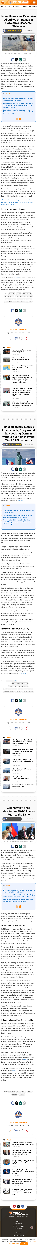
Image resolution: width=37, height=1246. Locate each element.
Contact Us (18, 1223)
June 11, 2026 (15, 407)
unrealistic (24, 673)
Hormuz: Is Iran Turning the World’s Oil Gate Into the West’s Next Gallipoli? (22, 367)
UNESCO (18, 691)
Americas (15, 7)
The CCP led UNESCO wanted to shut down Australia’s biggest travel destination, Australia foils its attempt (17, 522)
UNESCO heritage (28, 691)
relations (20, 501)
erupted (16, 278)
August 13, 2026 (16, 773)
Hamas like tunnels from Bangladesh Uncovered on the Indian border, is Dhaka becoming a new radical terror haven (18, 105)
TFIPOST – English (18, 1226)
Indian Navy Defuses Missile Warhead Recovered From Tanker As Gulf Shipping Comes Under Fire (22, 403)
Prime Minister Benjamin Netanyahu (15, 301)
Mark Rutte (11, 1091)
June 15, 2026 (15, 385)
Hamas (19, 293)
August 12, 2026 (16, 781)
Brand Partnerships (18, 1235)
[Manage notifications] (31, 1227)
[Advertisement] (18, 417)
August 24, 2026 (16, 755)
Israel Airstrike (9, 296)
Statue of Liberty (11, 681)
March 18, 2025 (29, 30)
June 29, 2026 (15, 1185)
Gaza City (11, 293)
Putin (23, 1091)
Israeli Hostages (10, 299)
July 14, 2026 (15, 1156)
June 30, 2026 (15, 1175)
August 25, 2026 (16, 745)
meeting (14, 1071)
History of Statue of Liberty (20, 683)
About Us (18, 1221)
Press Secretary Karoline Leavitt (18, 686)
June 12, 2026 (15, 398)
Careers (18, 1233)
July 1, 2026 (15, 1166)
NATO (18, 1091)
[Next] (20, 119)
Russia (30, 1091)
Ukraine (14, 1094)
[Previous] (17, 119)
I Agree (24, 1243)
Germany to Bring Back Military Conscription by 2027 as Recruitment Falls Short (23, 1171)
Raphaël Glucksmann (10, 689)
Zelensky (21, 1094)
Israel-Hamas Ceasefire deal (24, 296)
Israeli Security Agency (24, 299)
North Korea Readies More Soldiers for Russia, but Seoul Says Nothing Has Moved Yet (22, 751)
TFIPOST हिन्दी (18, 1228)
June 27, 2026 (15, 1196)
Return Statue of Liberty (26, 689)
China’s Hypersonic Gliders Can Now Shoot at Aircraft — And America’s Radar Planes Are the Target (22, 741)
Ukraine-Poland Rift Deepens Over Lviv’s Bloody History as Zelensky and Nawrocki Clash (22, 1181)
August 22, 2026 (16, 765)
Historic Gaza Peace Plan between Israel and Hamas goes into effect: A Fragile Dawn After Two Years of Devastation (19, 112)
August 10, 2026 (16, 1146)
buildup (25, 1060)
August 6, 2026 (15, 371)
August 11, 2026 (16, 354)
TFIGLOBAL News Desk (14, 30)
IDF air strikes (27, 293)
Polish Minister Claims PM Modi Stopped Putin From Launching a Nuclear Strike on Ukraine (21, 1152)
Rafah (30, 301)
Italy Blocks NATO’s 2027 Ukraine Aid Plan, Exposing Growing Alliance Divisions (23, 1161)
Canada (24, 7)
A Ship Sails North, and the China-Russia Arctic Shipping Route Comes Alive (22, 761)
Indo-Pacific (5, 7)
